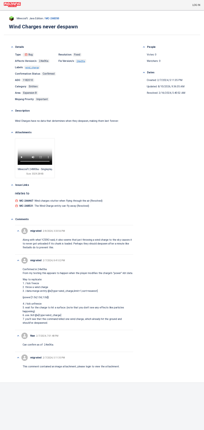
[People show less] (144, 47)
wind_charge (32, 67)
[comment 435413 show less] (18, 260)
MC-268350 (52, 18)
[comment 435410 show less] (18, 357)
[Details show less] (12, 47)
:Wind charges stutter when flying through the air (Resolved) (61, 200)
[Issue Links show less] (12, 185)
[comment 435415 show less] (18, 231)
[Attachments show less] (12, 132)
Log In (196, 5)
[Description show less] (12, 111)
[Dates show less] (144, 72)
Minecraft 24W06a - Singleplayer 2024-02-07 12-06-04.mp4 (51, 169)
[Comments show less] (12, 219)
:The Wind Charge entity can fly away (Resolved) (54, 205)
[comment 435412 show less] (18, 336)
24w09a (81, 61)
